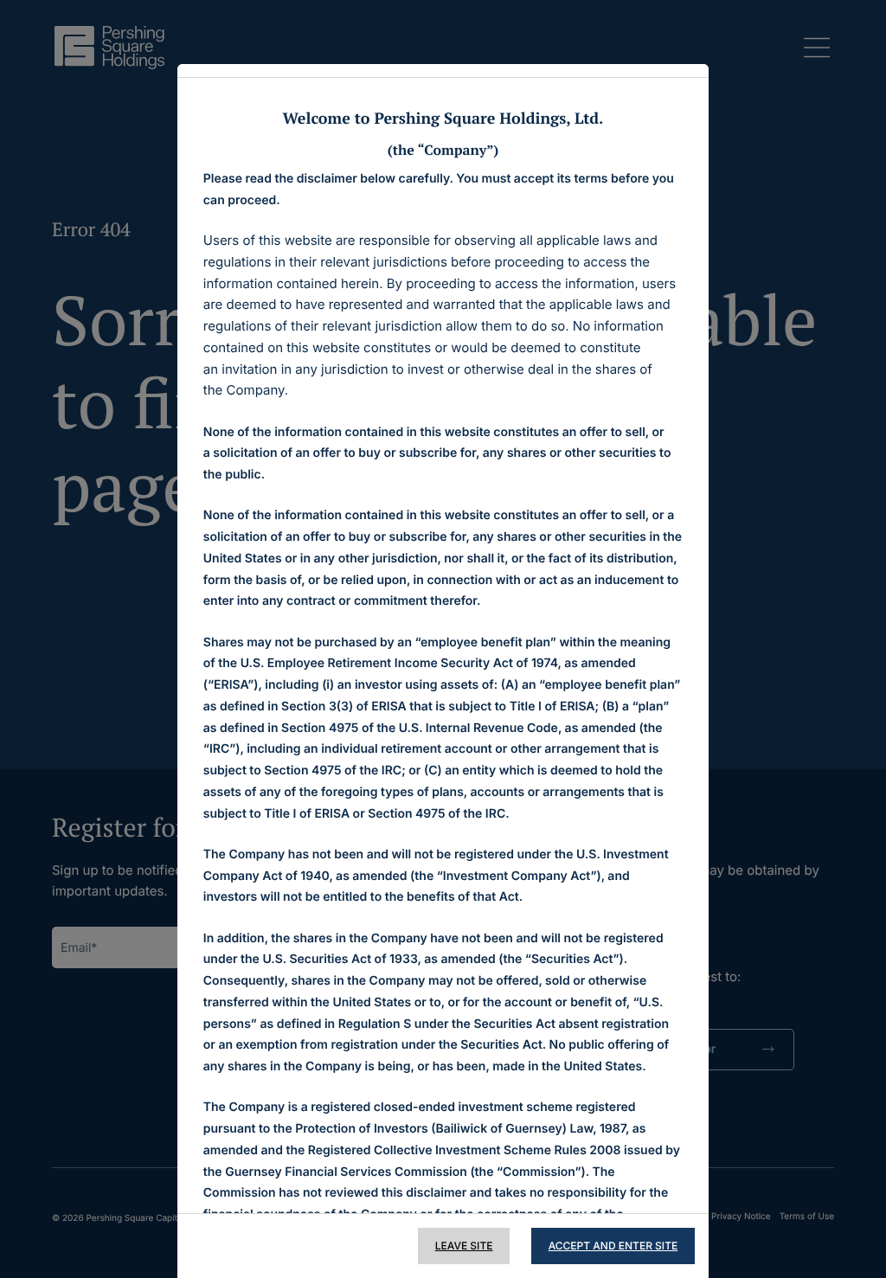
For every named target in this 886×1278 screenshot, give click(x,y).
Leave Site (464, 1245)
